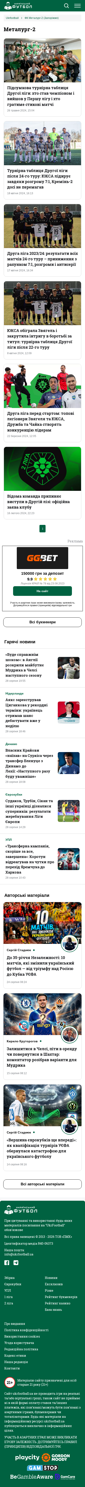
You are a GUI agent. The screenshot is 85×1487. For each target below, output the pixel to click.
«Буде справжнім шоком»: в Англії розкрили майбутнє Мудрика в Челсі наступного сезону (24, 665)
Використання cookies (22, 1336)
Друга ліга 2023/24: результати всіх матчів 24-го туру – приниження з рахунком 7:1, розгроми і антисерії (42, 259)
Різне (49, 1290)
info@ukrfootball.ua (18, 1254)
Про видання (14, 1324)
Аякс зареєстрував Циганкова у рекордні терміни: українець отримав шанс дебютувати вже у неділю (26, 712)
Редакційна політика (21, 1349)
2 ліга (8, 1303)
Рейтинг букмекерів (61, 1297)
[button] (66, 6)
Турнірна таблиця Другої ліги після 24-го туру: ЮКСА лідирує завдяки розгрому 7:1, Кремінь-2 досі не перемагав (40, 179)
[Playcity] (27, 1457)
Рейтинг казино (57, 1303)
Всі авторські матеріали (42, 1184)
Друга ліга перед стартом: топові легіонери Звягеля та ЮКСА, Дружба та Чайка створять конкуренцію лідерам (40, 422)
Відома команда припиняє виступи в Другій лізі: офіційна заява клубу (38, 501)
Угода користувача (19, 1343)
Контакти (12, 1368)
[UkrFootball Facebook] (6, 1262)
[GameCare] (65, 1477)
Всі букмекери (42, 622)
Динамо (11, 744)
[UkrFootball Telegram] (16, 1262)
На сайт (42, 591)
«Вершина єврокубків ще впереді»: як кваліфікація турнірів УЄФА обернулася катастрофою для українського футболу (41, 1148)
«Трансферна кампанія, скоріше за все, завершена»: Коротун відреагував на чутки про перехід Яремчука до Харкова (29, 859)
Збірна (9, 1278)
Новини (51, 1278)
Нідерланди (14, 693)
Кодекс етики (15, 1355)
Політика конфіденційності (26, 1330)
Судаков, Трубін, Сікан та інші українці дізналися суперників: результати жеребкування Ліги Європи (29, 811)
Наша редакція (16, 1362)
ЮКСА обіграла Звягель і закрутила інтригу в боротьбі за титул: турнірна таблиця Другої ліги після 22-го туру (39, 339)
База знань (53, 1309)
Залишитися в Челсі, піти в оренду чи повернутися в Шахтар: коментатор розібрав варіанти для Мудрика (42, 1057)
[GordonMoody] (56, 1458)
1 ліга (8, 1297)
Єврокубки (13, 794)
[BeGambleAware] (31, 1477)
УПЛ (8, 839)
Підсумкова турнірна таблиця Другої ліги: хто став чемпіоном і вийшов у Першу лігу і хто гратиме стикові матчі (40, 96)
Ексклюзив (54, 1284)
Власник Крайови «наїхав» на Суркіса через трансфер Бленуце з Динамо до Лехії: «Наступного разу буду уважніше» (29, 763)
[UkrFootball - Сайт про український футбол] (17, 5)
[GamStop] (42, 1468)
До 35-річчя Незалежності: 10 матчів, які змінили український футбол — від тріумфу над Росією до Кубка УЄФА (40, 966)
